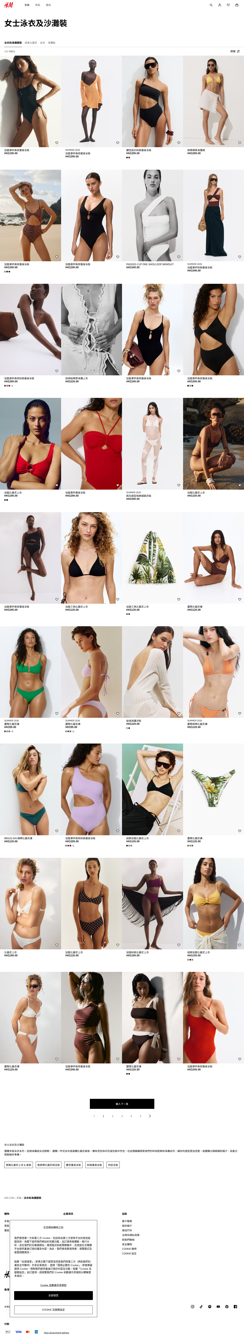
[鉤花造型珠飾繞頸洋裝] (152, 443)
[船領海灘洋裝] (152, 672)
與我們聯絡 (128, 1239)
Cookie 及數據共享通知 (53, 1285)
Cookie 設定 (129, 1253)
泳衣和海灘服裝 (32, 1198)
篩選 (232, 51)
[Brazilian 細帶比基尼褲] (30, 789)
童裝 (48, 5)
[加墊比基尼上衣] (30, 443)
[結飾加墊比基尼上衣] (152, 789)
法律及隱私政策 (131, 1235)
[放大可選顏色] (128, 157)
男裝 (37, 5)
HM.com (9, 1198)
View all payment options (56, 1332)
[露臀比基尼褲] (30, 672)
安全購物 (127, 1244)
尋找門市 (127, 1230)
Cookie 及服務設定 (53, 1309)
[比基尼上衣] (30, 903)
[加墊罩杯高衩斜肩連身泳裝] (30, 329)
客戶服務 (127, 1221)
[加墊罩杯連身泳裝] (91, 443)
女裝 (26, 5)
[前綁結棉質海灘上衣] (91, 329)
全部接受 (53, 1295)
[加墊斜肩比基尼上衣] (152, 903)
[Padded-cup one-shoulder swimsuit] (152, 215)
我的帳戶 (127, 1225)
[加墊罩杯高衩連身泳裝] (30, 101)
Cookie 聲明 (129, 1248)
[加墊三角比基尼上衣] (91, 558)
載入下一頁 (122, 1104)
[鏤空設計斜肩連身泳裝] (152, 101)
